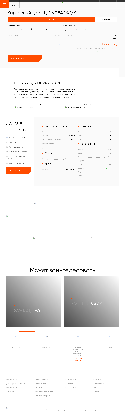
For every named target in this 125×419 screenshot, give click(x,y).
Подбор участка (70, 388)
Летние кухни (11, 392)
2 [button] (43, 331)
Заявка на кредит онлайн (107, 52)
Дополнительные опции (16, 157)
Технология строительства (44, 392)
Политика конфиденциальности (16, 414)
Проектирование (70, 380)
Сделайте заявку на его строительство (91, 246)
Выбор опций (13, 52)
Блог (94, 388)
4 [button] (77, 331)
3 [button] (60, 331)
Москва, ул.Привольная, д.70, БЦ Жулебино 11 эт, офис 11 (78, 351)
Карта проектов (98, 384)
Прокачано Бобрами (115, 410)
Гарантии (38, 388)
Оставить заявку (15, 171)
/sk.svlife (109, 347)
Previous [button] (35, 212)
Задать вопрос (17, 58)
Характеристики (16, 137)
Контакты (96, 392)
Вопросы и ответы (41, 380)
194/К (86, 304)
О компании (97, 380)
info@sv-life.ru (46, 347)
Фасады (12, 142)
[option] (76, 204)
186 (27, 310)
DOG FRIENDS (106, 19)
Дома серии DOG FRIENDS (16, 384)
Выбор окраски (16, 163)
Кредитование (69, 384)
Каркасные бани (12, 388)
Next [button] (40, 212)
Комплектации (15, 147)
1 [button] (27, 331)
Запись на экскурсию (78, 359)
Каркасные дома (12, 380)
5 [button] (93, 331)
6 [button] (110, 331)
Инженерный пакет (17, 152)
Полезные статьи (41, 384)
